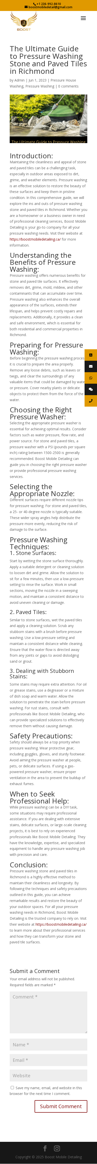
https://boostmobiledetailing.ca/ (35, 239)
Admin (19, 80)
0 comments (68, 86)
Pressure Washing (39, 86)
